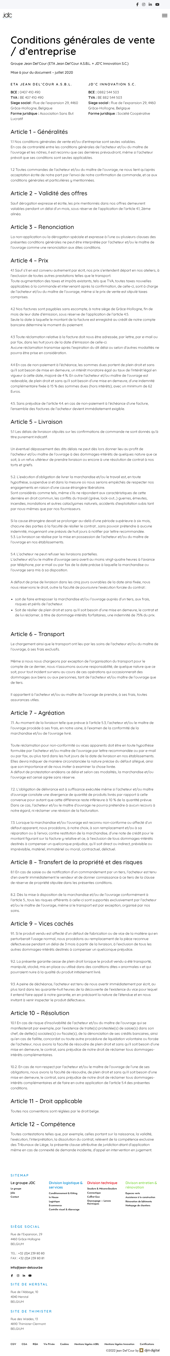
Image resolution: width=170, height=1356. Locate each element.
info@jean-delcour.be (26, 1267)
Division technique (102, 1183)
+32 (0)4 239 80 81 (31, 1258)
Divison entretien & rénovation (141, 1185)
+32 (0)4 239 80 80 (31, 1253)
